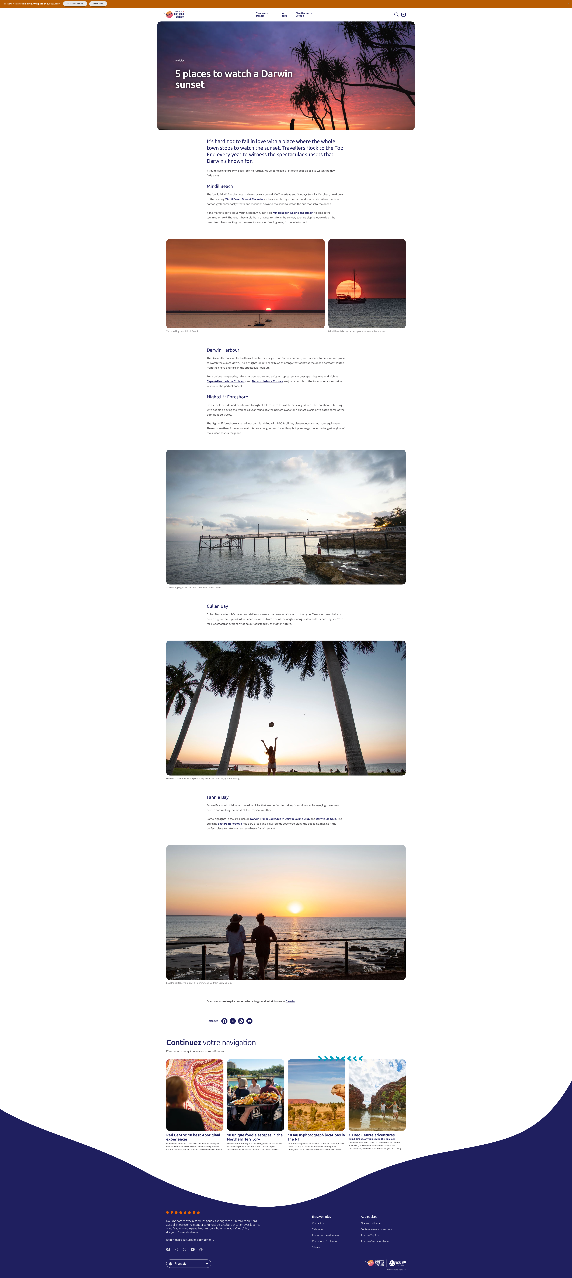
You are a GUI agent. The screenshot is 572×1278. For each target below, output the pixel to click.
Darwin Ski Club (326, 819)
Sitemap (316, 1247)
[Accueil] (173, 14)
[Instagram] (176, 1249)
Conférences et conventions (376, 1229)
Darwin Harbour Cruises (267, 381)
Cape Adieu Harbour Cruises (225, 381)
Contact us (318, 1223)
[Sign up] (403, 15)
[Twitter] (184, 1249)
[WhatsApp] (241, 1021)
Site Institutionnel (371, 1223)
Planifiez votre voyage (304, 14)
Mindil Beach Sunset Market (243, 199)
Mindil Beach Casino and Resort (293, 213)
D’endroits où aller (262, 14)
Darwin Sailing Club (297, 819)
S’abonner (318, 1229)
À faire (284, 14)
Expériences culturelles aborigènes (189, 1239)
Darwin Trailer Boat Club (265, 819)
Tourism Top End (370, 1235)
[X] (233, 1021)
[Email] (249, 1021)
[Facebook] (224, 1021)
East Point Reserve (230, 823)
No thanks (98, 4)
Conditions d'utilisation (325, 1241)
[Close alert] (568, 3)
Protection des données (325, 1235)
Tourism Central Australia (375, 1241)
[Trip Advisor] (201, 1249)
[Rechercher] (396, 14)
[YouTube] (193, 1249)
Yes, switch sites (75, 4)
